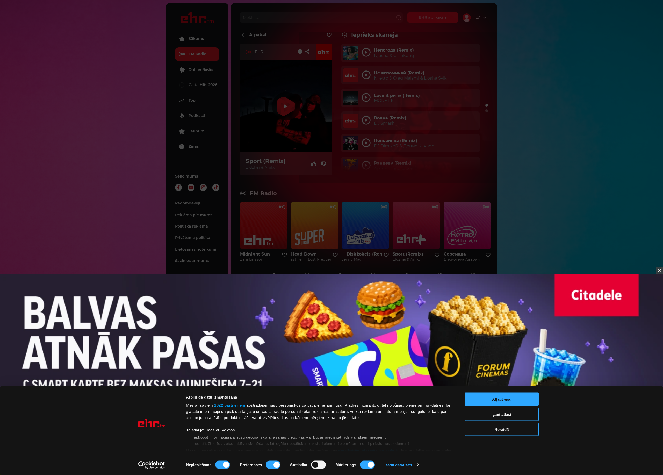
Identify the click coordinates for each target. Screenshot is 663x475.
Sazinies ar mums (192, 260)
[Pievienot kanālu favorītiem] (329, 35)
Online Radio (201, 69)
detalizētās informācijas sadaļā (368, 450)
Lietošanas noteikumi (195, 249)
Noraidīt (501, 429)
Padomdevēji (187, 203)
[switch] (273, 464)
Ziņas (194, 146)
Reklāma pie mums (193, 214)
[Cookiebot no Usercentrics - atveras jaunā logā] (151, 465)
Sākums (196, 38)
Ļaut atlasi (501, 414)
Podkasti (197, 115)
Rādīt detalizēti (398, 465)
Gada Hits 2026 (203, 84)
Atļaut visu (501, 399)
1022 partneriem (229, 405)
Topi (193, 100)
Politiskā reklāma (191, 226)
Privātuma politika (192, 237)
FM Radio (197, 54)
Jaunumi (197, 131)
